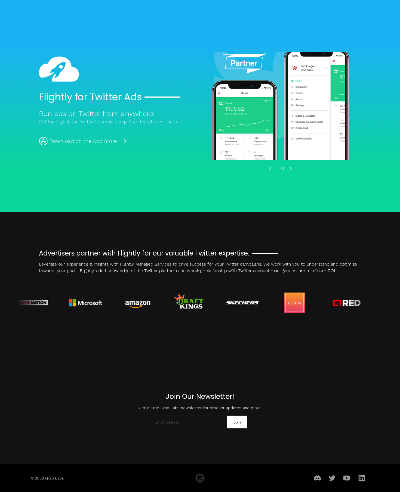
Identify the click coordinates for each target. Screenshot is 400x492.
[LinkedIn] (361, 478)
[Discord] (317, 478)
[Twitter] (332, 478)
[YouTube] (347, 478)
